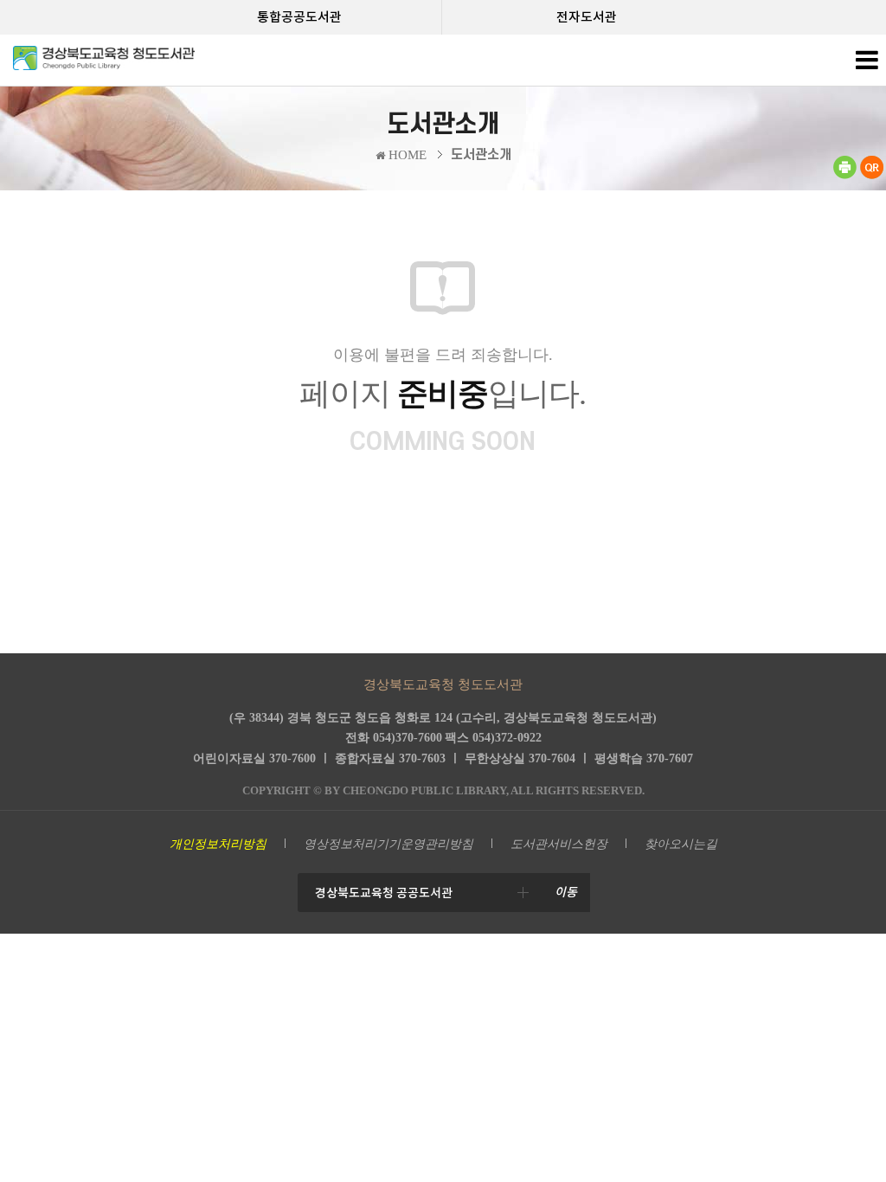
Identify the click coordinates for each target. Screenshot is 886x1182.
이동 (566, 892)
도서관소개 (481, 155)
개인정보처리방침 (218, 844)
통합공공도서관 (299, 17)
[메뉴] (866, 64)
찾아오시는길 (681, 844)
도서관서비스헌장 (558, 844)
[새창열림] (844, 175)
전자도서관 (586, 17)
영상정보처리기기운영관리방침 (388, 844)
